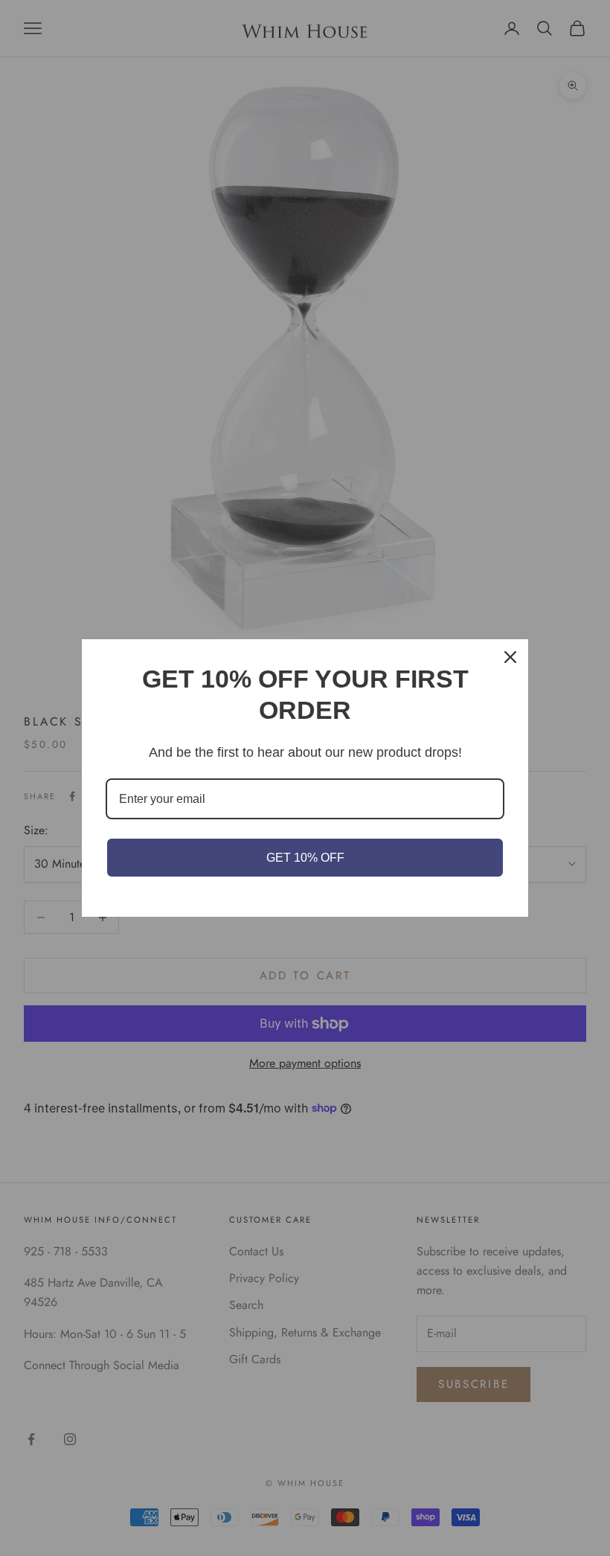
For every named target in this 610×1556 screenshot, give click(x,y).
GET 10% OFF (305, 857)
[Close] (510, 657)
